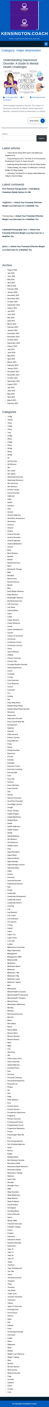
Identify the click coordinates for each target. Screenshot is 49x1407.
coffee (10, 677)
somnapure (11, 1208)
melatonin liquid (13, 979)
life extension (12, 919)
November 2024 (13, 337)
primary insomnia (14, 1119)
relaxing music (12, 1157)
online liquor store (14, 1058)
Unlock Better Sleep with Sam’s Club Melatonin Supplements (24, 154)
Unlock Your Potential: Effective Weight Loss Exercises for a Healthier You (23, 233)
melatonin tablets (14, 982)
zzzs (9, 1392)
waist (9, 1341)
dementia (11, 712)
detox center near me (15, 722)
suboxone (11, 1236)
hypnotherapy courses (16, 865)
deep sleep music (14, 703)
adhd (9, 499)
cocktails (10, 674)
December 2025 (13, 295)
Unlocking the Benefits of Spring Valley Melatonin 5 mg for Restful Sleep (25, 174)
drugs (9, 744)
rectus (10, 1151)
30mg (9, 452)
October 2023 (12, 378)
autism (10, 547)
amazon (10, 525)
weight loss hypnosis (15, 1354)
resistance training (14, 1173)
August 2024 (12, 346)
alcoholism (11, 521)
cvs (8, 693)
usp (8, 1322)
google (10, 807)
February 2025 (12, 327)
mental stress (12, 1001)
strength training (13, 1227)
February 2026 (12, 289)
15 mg (9, 426)
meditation (11, 963)
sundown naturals (14, 1243)
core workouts (13, 684)
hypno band (11, 855)
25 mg (9, 442)
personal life (12, 1084)
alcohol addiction (14, 515)
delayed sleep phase (15, 706)
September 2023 (13, 381)
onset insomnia (13, 1062)
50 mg (9, 455)
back (9, 550)
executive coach (13, 766)
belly (9, 572)
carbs (9, 614)
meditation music (13, 966)
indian (9, 871)
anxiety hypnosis (13, 540)
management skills (14, 957)
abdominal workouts (15, 480)
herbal (9, 833)
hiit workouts (12, 842)
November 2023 (13, 375)
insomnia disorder (14, 881)
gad (8, 792)
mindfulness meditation (16, 1004)
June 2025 (11, 314)
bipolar (10, 585)
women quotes (13, 1367)
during (9, 747)
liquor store (12, 938)
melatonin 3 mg (13, 976)
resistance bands (14, 1170)
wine (9, 1360)
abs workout (12, 487)
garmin (10, 795)
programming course (15, 1125)
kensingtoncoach (38, 97)
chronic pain (12, 661)
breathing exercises (14, 601)
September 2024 (13, 343)
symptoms (11, 1246)
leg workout (12, 912)
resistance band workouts (17, 1167)
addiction (11, 496)
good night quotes (14, 804)
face (9, 776)
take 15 (10, 1252)
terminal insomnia (14, 1278)
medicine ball (12, 960)
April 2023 (11, 397)
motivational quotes (15, 1014)
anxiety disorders (14, 537)
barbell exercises (13, 563)
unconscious (12, 1313)
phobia (10, 1087)
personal (10, 1074)
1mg (9, 432)
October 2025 (12, 302)
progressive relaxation (16, 1128)
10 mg (9, 417)
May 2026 (11, 279)
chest (9, 649)
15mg (9, 429)
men (9, 985)
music (9, 1020)
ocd (8, 1049)
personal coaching (14, 1078)
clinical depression (14, 668)
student (10, 1233)
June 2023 (11, 391)
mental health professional (17, 995)
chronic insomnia (14, 658)
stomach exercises (14, 1224)
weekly (10, 1351)
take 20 (10, 1255)
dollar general (12, 734)
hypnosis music (13, 858)
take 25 (10, 1259)
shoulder (10, 1182)
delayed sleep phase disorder (18, 709)
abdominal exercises (15, 477)
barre (9, 566)
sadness (10, 1176)
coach (9, 671)
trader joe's (12, 1294)
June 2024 (11, 352)
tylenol (10, 1303)
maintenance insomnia (15, 947)
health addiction (13, 826)
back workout (12, 553)
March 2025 (11, 324)
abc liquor (11, 471)
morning (10, 1011)
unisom (10, 1316)
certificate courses (14, 645)
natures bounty (13, 1039)
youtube (10, 1379)
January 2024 (12, 368)
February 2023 (12, 403)
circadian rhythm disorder (17, 664)
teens (9, 1275)
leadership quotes (14, 903)
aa (8, 458)
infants (10, 874)
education (11, 753)
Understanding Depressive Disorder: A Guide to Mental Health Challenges (20, 63)
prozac (10, 1131)
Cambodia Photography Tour (14, 230)
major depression (14, 950)
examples (11, 763)
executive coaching (14, 769)
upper (9, 1319)
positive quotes (13, 1109)
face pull (10, 779)
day (8, 699)
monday (10, 1008)
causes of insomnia (15, 636)
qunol (9, 1147)
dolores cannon (13, 737)
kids (9, 887)
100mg (10, 420)
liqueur (10, 928)
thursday (10, 1287)
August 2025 (12, 308)
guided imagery (13, 814)
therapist (11, 1281)
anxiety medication (14, 544)
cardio (9, 617)
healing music (12, 820)
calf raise (11, 607)
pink (8, 1093)
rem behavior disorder (15, 1160)
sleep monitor (12, 1198)
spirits (9, 1217)
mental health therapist (16, 998)
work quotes (12, 1370)
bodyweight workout (15, 598)
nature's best (12, 1033)
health (9, 823)
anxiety (10, 531)
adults (9, 502)
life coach (11, 915)
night (9, 1046)
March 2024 (11, 362)
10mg (9, 423)
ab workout (11, 464)
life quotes (11, 922)
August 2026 (12, 270)
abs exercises (12, 483)
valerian (10, 1325)
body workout (12, 595)
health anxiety (12, 830)
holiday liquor (12, 846)
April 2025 (11, 321)
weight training (13, 1357)
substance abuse (14, 1240)
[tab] (46, 44)
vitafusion (11, 1335)
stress (9, 1230)
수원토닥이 (6, 202)
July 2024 (10, 349)
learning (10, 906)
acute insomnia (13, 493)
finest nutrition (13, 785)
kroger (9, 890)
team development (14, 1268)
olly (8, 1055)
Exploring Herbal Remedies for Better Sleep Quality (26, 164)
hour (9, 849)
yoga (9, 1376)
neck (9, 1043)
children (10, 655)
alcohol (10, 512)
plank (9, 1097)
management (12, 954)
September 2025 (13, 305)
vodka (9, 1338)
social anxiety (12, 1205)
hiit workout (12, 839)
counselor (11, 690)
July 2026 (10, 273)
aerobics (10, 506)
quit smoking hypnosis (16, 1144)
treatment (11, 1300)
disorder (10, 731)
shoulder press (13, 1186)
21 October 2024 (11, 97)
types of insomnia (14, 1306)
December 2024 (13, 333)
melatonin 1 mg (13, 973)
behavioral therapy (14, 569)
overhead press (13, 1068)
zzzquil (10, 1389)
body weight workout (15, 591)
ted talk (10, 1271)
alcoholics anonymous (16, 518)
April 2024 (11, 359)
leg (8, 909)
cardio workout (13, 620)
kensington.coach (24, 33)
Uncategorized (12, 1309)
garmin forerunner (14, 798)
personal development (15, 1081)
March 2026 (11, 286)
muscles (10, 1017)
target (9, 1262)
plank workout (12, 1100)
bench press (12, 579)
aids (9, 509)
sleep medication (13, 1195)
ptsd (9, 1138)
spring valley (12, 1220)
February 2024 (12, 365)
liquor (9, 931)
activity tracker (13, 490)
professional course (15, 1122)
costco (10, 687)
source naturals (13, 1214)
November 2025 (13, 299)
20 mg (9, 436)
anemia (10, 528)
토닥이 (5, 246)
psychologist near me (15, 1135)
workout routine (13, 1373)
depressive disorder (14, 718)
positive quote (13, 1106)
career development (15, 629)
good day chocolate (15, 801)
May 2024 (11, 356)
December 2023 (13, 372)
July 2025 (10, 311)
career (9, 626)
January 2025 (12, 330)
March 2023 (11, 400)
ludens (10, 944)
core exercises (13, 680)
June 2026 (11, 276)
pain (9, 1071)
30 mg (9, 448)
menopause (11, 989)
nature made (12, 1030)
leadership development (16, 896)
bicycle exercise (13, 582)
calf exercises (12, 604)
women (10, 1364)
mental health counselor (16, 992)
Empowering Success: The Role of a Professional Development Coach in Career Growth (25, 160)
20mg (9, 439)
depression (11, 715)
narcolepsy (11, 1023)
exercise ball (12, 772)
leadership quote (14, 900)
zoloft (9, 1386)
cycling (10, 696)
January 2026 (12, 292)
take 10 (10, 1249)
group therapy (13, 811)
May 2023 (11, 394)
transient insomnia (14, 1297)
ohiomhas (11, 1052)
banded (10, 556)
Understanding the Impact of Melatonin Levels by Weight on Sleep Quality (25, 169)
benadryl (10, 575)
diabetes (10, 728)
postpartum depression (16, 1112)
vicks (9, 1329)
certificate (11, 639)
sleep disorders (13, 1192)
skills (9, 1189)
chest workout (13, 652)
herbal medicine (13, 836)
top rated (11, 1290)
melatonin (11, 970)
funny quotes (12, 788)
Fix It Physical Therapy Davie (14, 189)
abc (8, 467)
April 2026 (11, 283)
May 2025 (11, 318)
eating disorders (13, 750)
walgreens (11, 1344)
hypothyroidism (13, 868)
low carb (11, 941)
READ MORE (38, 121)
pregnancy (11, 1116)
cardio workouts (13, 623)
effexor (10, 757)
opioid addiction (13, 1065)
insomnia (10, 877)
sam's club (11, 1179)
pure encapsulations (15, 1141)
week (9, 1348)
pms (9, 1103)
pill (8, 1090)
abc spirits (11, 474)
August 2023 (12, 384)
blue (9, 588)
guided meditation (14, 817)
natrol (9, 1027)
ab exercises (12, 461)
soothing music (13, 1211)
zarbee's (10, 1383)
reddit (9, 1154)
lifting (9, 925)
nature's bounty (13, 1036)
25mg (9, 445)
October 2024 (12, 340)
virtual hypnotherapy (15, 1332)
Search (5, 134)
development (12, 725)
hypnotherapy (12, 861)
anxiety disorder (13, 534)
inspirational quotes (15, 884)
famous (10, 782)
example (10, 760)
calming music (12, 610)
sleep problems (13, 1201)
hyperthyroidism (13, 852)
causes (10, 633)
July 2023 (10, 388)
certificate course (14, 642)
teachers (10, 1265)
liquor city (11, 934)
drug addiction (12, 741)
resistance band (13, 1163)
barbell (9, 560)
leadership (11, 893)
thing (9, 1284)
